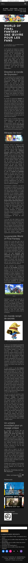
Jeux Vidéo (12, 45)
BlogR (11, 558)
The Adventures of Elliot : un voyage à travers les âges (13, 492)
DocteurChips (5, 542)
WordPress (21, 557)
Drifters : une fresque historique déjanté (14, 475)
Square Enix (7, 432)
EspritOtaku (20, 44)
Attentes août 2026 (13, 506)
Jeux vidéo (20, 470)
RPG (5, 471)
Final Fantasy (14, 470)
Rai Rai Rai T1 (13, 545)
